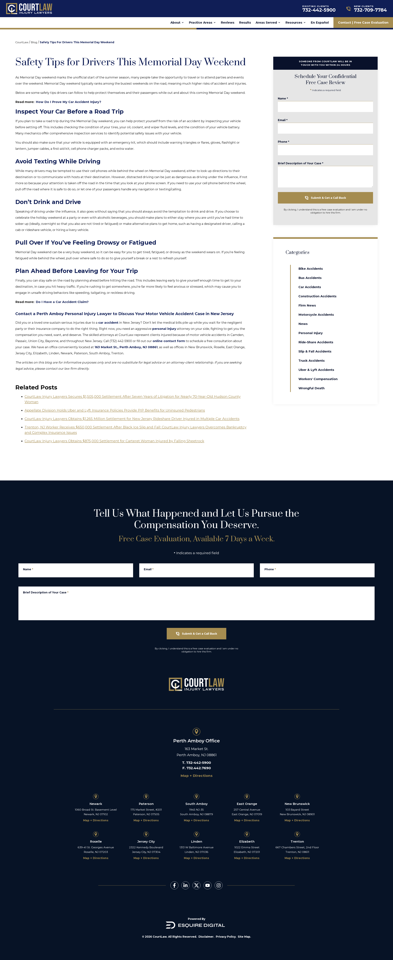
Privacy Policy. (226, 936)
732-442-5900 (198, 762)
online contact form (169, 341)
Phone (283, 141)
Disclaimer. (206, 936)
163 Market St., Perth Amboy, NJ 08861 (126, 347)
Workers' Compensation (318, 379)
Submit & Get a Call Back (328, 197)
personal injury (164, 329)
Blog (34, 42)
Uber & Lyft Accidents (316, 370)
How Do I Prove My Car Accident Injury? (68, 102)
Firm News (307, 305)
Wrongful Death (311, 388)
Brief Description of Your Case (300, 163)
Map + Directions (197, 775)
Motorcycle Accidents (316, 314)
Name (283, 98)
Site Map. (244, 936)
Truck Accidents (311, 360)
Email (283, 120)
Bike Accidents (310, 268)
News (303, 324)
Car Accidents (309, 287)
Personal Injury (310, 333)
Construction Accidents (317, 296)
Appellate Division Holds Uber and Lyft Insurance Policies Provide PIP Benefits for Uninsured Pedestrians (115, 410)
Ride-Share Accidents (315, 342)
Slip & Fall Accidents (314, 351)
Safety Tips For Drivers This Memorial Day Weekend (77, 42)
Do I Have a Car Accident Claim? (62, 302)
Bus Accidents (310, 278)
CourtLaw (21, 42)
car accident (108, 322)
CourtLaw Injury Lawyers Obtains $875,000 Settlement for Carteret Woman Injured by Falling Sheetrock (114, 441)
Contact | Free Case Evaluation (363, 22)
